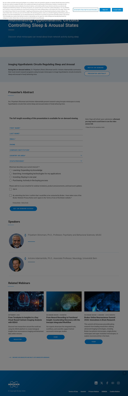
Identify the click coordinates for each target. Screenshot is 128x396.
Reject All (105, 9)
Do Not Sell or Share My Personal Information (85, 9)
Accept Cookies (117, 9)
